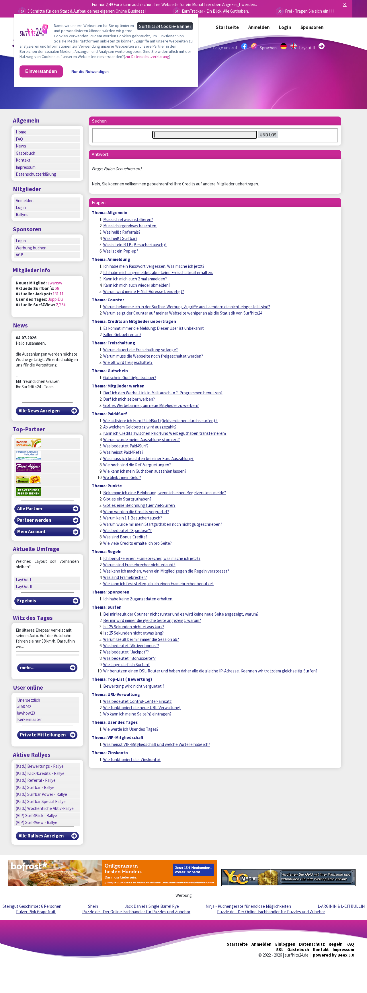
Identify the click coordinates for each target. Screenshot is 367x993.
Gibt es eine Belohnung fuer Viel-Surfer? (139, 505)
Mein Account (31, 532)
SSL (280, 949)
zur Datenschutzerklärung (147, 56)
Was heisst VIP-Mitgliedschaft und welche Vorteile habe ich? (156, 744)
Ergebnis (26, 601)
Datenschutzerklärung (36, 174)
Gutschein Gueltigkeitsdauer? (129, 377)
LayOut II (24, 586)
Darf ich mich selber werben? (129, 399)
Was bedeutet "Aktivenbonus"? (131, 645)
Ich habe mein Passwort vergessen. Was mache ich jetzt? (153, 266)
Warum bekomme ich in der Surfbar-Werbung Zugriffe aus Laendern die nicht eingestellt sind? (186, 306)
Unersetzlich (28, 700)
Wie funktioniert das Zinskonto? (132, 759)
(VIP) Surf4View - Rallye (36, 822)
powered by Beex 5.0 (333, 955)
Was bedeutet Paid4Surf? (126, 446)
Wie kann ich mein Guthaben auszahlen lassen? (144, 471)
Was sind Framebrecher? (125, 577)
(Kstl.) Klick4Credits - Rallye (40, 773)
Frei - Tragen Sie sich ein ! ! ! (309, 11)
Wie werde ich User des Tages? (131, 729)
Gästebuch (25, 153)
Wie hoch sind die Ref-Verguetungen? (137, 465)
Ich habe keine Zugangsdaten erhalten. (138, 599)
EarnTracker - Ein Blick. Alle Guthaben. (215, 11)
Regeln (336, 944)
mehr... (27, 668)
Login (285, 27)
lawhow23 (26, 713)
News (21, 146)
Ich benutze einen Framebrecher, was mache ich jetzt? (151, 558)
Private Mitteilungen (43, 735)
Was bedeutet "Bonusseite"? (129, 658)
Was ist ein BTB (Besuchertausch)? (135, 244)
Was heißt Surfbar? (120, 238)
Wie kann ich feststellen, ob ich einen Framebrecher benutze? (158, 583)
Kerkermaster (29, 719)
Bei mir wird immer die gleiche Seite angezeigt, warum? (152, 620)
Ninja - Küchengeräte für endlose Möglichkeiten (248, 906)
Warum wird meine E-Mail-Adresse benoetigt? (143, 291)
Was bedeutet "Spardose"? (127, 530)
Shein (93, 906)
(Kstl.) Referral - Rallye (36, 780)
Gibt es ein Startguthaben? (127, 499)
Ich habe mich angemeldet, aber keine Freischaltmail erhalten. (158, 272)
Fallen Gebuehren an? (122, 334)
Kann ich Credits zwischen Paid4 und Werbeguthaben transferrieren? (165, 433)
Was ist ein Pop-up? (120, 251)
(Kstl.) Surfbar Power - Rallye (41, 794)
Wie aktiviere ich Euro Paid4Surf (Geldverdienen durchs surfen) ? (160, 420)
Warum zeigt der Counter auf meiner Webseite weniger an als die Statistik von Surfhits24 (182, 313)
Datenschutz (312, 944)
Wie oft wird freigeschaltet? (128, 362)
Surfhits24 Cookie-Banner (165, 26)
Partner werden (34, 520)
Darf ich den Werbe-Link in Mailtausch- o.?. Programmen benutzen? (162, 392)
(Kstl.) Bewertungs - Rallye (40, 766)
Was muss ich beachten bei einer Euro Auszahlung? (148, 458)
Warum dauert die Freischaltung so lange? (140, 349)
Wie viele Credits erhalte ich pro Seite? (137, 543)
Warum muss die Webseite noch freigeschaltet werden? (153, 356)
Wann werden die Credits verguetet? (136, 511)
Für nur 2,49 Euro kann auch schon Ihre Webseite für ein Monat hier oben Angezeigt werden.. (174, 4)
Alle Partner (30, 509)
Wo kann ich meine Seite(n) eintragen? (137, 714)
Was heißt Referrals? (121, 232)
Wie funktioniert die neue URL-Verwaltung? (142, 707)
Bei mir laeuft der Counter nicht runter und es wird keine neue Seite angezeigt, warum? (181, 614)
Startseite (227, 27)
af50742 (24, 706)
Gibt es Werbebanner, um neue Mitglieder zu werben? (151, 405)
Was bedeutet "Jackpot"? (126, 652)
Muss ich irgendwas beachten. (130, 225)
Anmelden (259, 27)
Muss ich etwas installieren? (128, 219)
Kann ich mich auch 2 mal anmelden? (135, 279)
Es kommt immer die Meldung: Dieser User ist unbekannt (153, 328)
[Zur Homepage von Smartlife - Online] (33, 31)
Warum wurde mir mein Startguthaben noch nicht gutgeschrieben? (162, 524)
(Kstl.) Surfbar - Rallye (35, 787)
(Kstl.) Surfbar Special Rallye (41, 801)
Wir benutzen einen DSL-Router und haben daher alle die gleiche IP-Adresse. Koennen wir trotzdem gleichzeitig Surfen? (210, 671)
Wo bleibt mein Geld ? (122, 477)
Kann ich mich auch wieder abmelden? (136, 285)
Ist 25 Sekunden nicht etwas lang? (133, 633)
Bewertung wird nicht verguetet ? (133, 686)
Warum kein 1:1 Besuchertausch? (132, 518)
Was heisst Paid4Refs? (123, 452)
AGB (20, 254)
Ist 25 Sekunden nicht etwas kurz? (133, 626)
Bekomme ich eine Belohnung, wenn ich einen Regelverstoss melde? (164, 492)
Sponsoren (311, 27)
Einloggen (285, 944)
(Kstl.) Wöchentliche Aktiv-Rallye (45, 808)
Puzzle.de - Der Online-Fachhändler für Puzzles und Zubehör (136, 911)
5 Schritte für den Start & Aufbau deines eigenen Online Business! (87, 11)
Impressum (26, 167)
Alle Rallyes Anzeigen (41, 836)
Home (21, 132)
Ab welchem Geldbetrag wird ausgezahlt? (140, 427)
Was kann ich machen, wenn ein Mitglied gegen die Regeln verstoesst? (166, 571)
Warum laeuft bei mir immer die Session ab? (141, 639)
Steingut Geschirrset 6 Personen (32, 906)
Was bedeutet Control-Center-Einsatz (137, 701)
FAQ (19, 139)
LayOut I (23, 579)
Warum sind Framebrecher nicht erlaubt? (139, 564)
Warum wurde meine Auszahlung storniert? (141, 439)
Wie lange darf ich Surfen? (126, 664)
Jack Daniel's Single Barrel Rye (152, 906)
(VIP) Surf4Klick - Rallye (36, 815)
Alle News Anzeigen (39, 411)
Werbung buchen (31, 248)
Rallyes (22, 214)
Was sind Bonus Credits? (125, 537)
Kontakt (23, 160)
